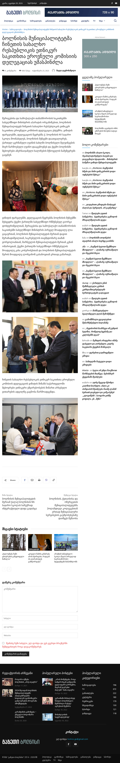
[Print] (39, 480)
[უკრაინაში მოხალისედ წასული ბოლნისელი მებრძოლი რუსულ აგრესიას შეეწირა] (47, 700)
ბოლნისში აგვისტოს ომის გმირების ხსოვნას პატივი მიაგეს (106, 131)
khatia (85, 370)
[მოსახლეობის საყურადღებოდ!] (47, 717)
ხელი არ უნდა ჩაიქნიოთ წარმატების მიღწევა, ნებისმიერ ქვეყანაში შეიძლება (99, 373)
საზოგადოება (16, 29)
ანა (83, 246)
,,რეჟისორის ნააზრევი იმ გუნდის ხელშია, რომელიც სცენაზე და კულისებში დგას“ (100, 331)
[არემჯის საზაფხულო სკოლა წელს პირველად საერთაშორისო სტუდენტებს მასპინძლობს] (66, 542)
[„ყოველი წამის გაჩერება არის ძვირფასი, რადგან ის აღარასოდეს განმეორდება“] (40, 542)
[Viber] (46, 480)
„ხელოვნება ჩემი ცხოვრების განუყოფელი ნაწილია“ (13, 556)
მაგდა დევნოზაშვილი (66, 70)
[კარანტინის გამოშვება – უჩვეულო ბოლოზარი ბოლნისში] (7, 714)
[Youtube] (116, 3)
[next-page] (9, 569)
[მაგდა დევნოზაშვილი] (54, 70)
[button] (115, 20)
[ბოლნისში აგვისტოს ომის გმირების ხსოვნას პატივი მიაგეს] (87, 131)
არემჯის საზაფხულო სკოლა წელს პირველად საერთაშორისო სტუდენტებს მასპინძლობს (106, 116)
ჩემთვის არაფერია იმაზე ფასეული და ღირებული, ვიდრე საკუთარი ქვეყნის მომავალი (100, 343)
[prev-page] (4, 569)
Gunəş (85, 283)
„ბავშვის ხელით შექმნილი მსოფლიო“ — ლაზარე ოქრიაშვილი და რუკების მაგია (100, 249)
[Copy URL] (53, 480)
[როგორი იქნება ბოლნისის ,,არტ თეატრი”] (7, 682)
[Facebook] (112, 3)
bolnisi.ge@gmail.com (78, 739)
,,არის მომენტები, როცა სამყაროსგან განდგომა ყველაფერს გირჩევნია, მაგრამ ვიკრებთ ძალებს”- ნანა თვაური (65, 684)
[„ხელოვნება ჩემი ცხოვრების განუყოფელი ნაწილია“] (14, 542)
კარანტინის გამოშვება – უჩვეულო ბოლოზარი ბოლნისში (25, 714)
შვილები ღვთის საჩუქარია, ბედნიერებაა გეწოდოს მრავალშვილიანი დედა (99, 216)
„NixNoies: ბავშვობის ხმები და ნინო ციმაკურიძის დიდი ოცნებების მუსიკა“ (98, 171)
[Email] (32, 480)
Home (5, 29)
